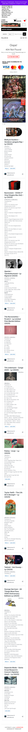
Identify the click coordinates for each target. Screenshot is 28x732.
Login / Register (4, 21)
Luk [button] (25, 3)
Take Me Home (14, 56)
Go (24, 34)
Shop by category (7, 29)
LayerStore (19, 727)
